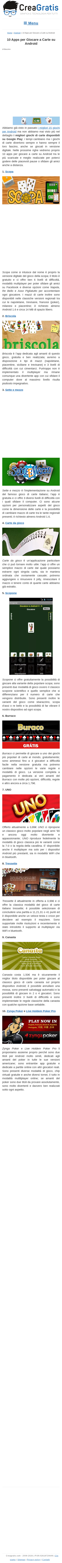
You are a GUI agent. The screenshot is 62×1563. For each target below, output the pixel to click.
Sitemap (21, 1560)
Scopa (9, 171)
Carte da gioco (14, 523)
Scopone (11, 593)
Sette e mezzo (14, 389)
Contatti (46, 1560)
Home (9, 33)
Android (17, 33)
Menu (32, 23)
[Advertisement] (31, 83)
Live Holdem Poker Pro (41, 1011)
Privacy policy (33, 1560)
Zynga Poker (15, 1011)
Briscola (10, 316)
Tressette (11, 863)
